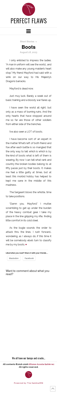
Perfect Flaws (28, 20)
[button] (28, 31)
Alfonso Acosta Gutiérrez (41, 364)
